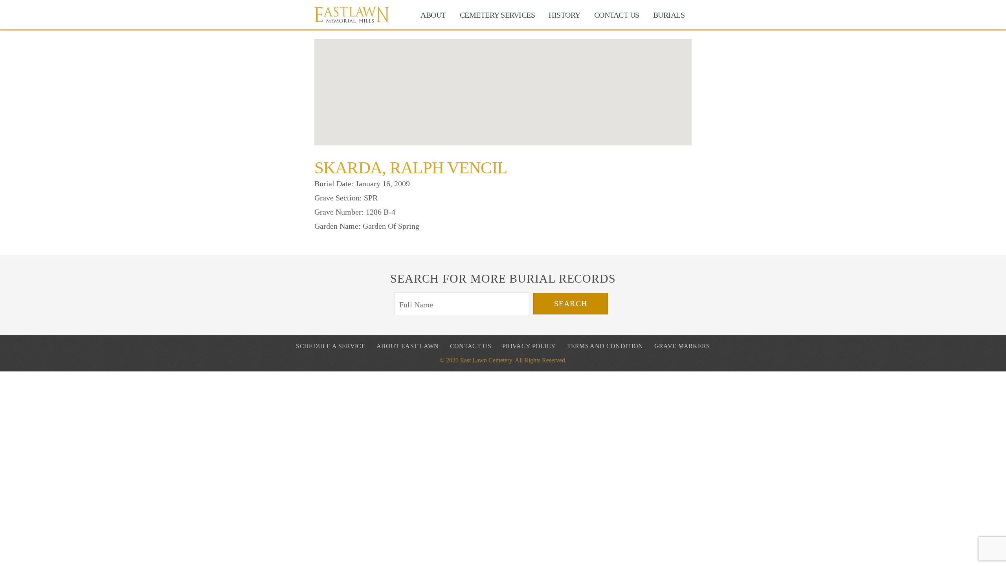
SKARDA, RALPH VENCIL (410, 167)
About (433, 15)
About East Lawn (407, 346)
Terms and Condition (605, 346)
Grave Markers (682, 346)
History (564, 15)
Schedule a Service (330, 346)
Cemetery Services (497, 15)
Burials (669, 15)
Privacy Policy (529, 346)
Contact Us (616, 15)
